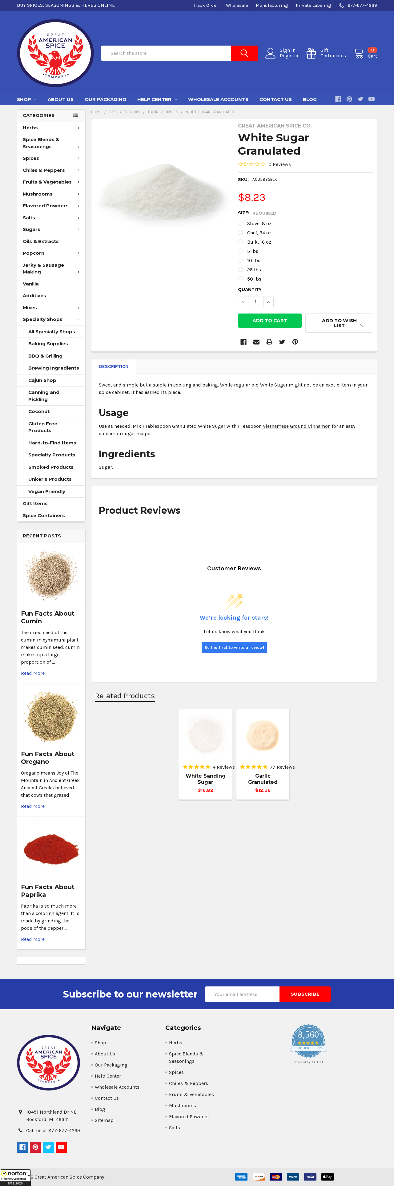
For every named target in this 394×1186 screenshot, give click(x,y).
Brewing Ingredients (53, 368)
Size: (257, 213)
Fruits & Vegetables (47, 182)
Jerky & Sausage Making (43, 268)
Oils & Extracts (41, 241)
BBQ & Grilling (45, 356)
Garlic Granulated (263, 779)
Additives (34, 295)
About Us (61, 99)
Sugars (31, 229)
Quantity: (250, 289)
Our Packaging (105, 99)
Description (113, 366)
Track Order (206, 5)
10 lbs (253, 260)
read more (33, 673)
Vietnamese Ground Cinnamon (297, 426)
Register (289, 56)
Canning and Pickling (43, 395)
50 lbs (254, 279)
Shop (24, 99)
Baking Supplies (48, 343)
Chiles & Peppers (44, 170)
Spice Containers (44, 515)
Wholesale (237, 5)
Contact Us (275, 99)
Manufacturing (272, 5)
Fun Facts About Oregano (47, 757)
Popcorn (33, 253)
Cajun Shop (42, 380)
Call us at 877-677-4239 (53, 1130)
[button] (15, 1177)
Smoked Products (51, 467)
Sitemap (104, 1120)
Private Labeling (313, 5)
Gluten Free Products (42, 427)
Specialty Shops (42, 319)
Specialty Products (51, 455)
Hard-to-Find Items (52, 443)
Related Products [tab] (125, 695)
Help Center (155, 99)
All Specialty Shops (51, 331)
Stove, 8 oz (259, 223)
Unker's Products (50, 479)
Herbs (30, 128)
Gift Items (35, 503)
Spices (31, 158)
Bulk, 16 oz (259, 242)
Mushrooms (38, 194)
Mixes (30, 307)
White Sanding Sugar (206, 779)
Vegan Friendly (46, 491)
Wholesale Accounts (218, 99)
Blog (310, 99)
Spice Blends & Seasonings (41, 142)
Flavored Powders (46, 205)
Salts (29, 218)
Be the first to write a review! (234, 647)
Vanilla (31, 284)
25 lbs (254, 270)
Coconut (39, 411)
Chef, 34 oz (259, 233)
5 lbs (252, 251)
